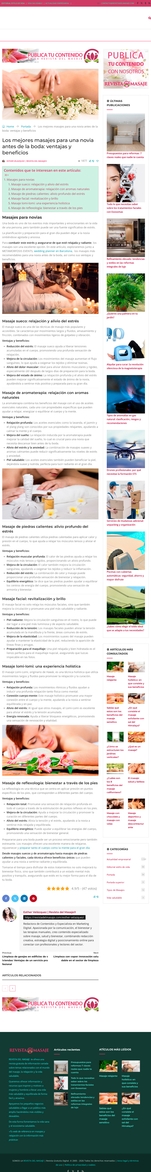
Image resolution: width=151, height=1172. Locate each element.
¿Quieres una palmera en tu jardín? (122, 315)
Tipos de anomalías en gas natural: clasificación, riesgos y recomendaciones (124, 419)
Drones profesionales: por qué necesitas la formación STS (124, 472)
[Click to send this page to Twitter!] (15, 898)
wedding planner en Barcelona (53, 251)
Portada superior (115, 882)
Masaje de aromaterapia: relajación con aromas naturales (50, 189)
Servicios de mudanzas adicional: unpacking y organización (125, 522)
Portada (26, 126)
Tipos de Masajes (115, 890)
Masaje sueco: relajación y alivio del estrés (40, 184)
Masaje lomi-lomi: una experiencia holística (40, 203)
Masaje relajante (108, 1076)
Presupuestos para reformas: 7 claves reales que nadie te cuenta (125, 155)
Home (10, 126)
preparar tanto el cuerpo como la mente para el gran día (55, 848)
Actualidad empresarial (57, 3)
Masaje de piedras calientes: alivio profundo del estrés (48, 194)
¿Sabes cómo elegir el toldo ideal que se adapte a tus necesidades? (125, 628)
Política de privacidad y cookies (80, 1164)
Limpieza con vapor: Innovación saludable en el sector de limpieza (75, 956)
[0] (90, 161)
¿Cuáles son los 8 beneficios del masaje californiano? (114, 785)
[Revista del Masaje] (29, 18)
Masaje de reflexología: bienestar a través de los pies (47, 208)
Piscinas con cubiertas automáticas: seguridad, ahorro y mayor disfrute (125, 575)
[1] (97, 161)
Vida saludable (35, 3)
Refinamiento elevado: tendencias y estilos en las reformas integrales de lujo (126, 262)
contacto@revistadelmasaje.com (117, 3)
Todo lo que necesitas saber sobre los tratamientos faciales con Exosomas (124, 208)
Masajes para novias (21, 180)
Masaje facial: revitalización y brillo (34, 198)
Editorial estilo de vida (13, 3)
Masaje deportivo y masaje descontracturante (136, 820)
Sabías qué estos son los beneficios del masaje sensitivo (114, 714)
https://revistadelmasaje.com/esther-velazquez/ (54, 917)
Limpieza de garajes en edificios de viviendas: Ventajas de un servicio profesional (25, 958)
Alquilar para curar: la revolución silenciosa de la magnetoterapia (125, 366)
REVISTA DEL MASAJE (33, 1160)
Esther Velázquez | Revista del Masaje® (49, 912)
